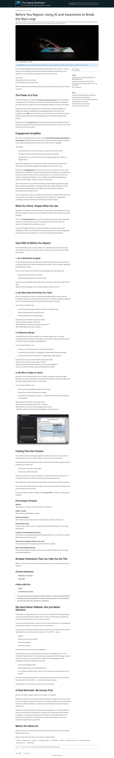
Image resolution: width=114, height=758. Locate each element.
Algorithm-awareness (72, 740)
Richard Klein (19, 10)
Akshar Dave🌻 (23, 61)
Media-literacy (27, 740)
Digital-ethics (31, 743)
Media (18, 740)
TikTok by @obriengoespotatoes (47, 100)
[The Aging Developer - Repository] (19, 753)
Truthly (20, 588)
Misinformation (21, 743)
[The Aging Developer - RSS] (17, 753)
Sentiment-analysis (85, 740)
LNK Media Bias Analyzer (25, 591)
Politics (62, 740)
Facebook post (31, 122)
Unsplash (30, 61)
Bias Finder (21, 579)
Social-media (55, 740)
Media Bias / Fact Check (25, 575)
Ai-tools (35, 740)
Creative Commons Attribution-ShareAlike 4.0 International (46, 746)
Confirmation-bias (44, 740)
